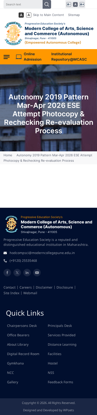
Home (8, 155)
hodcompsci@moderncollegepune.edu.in (42, 253)
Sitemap (74, 15)
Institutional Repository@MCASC (69, 57)
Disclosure (65, 287)
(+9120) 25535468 (23, 260)
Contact (10, 287)
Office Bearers (18, 335)
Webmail (30, 293)
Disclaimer (44, 287)
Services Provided (62, 335)
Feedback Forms (60, 382)
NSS (51, 372)
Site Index (11, 293)
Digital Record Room (23, 354)
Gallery (12, 382)
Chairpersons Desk (22, 325)
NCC (10, 372)
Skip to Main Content (48, 15)
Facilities (54, 354)
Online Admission (32, 57)
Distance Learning (62, 344)
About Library (17, 344)
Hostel (53, 363)
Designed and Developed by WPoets (48, 410)
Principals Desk (60, 325)
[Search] (47, 4)
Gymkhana (15, 363)
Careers (26, 287)
